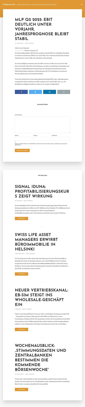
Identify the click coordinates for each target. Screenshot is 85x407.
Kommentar (18, 114)
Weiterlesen (21, 218)
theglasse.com (9, 4)
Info (52, 4)
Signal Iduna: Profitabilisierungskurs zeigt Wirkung (42, 191)
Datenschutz (75, 4)
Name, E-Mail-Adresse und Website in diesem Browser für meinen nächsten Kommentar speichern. (41, 144)
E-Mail (35, 135)
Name (16, 135)
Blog (47, 4)
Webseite (54, 135)
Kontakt (58, 4)
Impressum (66, 4)
